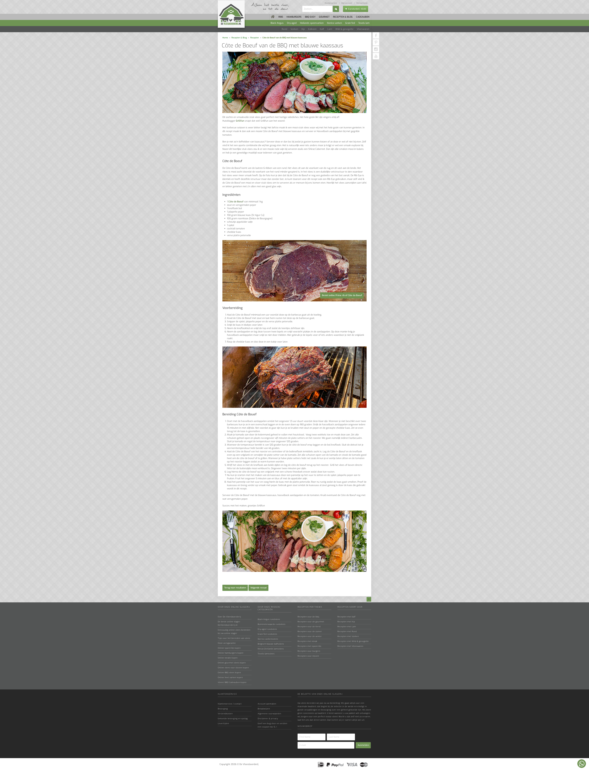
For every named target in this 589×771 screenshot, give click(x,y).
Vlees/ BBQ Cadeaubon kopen (232, 682)
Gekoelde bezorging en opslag (233, 718)
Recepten (254, 37)
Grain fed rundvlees (267, 634)
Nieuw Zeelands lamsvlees (271, 649)
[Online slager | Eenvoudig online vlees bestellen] (273, 17)
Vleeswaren (363, 29)
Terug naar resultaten (235, 587)
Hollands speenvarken (312, 23)
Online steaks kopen (228, 658)
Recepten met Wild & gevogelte (353, 641)
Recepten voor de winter (310, 636)
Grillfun (240, 120)
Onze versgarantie (227, 643)
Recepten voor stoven (308, 656)
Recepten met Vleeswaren (350, 646)
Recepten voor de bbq (308, 617)
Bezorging (223, 709)
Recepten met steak (307, 641)
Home (225, 37)
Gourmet (324, 16)
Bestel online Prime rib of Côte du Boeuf (342, 295)
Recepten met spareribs (309, 646)
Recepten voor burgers (309, 651)
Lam (329, 29)
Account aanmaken (267, 704)
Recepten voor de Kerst (309, 626)
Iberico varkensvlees (268, 639)
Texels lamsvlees (266, 653)
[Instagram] (376, 49)
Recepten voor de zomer (310, 631)
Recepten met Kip (346, 621)
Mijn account (346, 3)
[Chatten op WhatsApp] (581, 763)
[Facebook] (376, 35)
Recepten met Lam (346, 626)
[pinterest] (376, 42)
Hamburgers (294, 16)
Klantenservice (331, 3)
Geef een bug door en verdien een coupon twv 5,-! (272, 725)
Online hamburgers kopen (230, 653)
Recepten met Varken (348, 636)
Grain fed (350, 23)
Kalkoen (312, 29)
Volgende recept (258, 587)
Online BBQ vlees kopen (229, 672)
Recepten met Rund (347, 631)
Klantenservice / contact (230, 704)
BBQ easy (310, 16)
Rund (284, 29)
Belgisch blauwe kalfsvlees (271, 644)
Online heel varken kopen (230, 677)
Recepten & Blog (239, 37)
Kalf (322, 29)
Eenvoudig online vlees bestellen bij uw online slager (234, 632)
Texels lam (364, 23)
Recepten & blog (343, 16)
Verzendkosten (225, 713)
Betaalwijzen (264, 709)
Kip (303, 29)
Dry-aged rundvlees (267, 629)
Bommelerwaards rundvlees (271, 624)
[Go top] (369, 599)
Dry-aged (292, 23)
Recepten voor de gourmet (311, 621)
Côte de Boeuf (235, 201)
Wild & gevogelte (344, 29)
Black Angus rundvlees (269, 619)
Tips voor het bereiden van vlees (234, 638)
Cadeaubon (362, 16)
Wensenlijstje (362, 3)
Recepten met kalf (346, 617)
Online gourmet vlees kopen (232, 663)
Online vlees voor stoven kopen (233, 667)
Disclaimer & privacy (268, 718)
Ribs (280, 16)
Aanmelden (363, 745)
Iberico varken (334, 23)
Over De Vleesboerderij (229, 617)
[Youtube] (376, 56)
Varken (294, 29)
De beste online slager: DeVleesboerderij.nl (229, 623)
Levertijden (223, 723)
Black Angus (277, 23)
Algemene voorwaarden (269, 713)
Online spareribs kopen (229, 648)
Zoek (336, 9)
